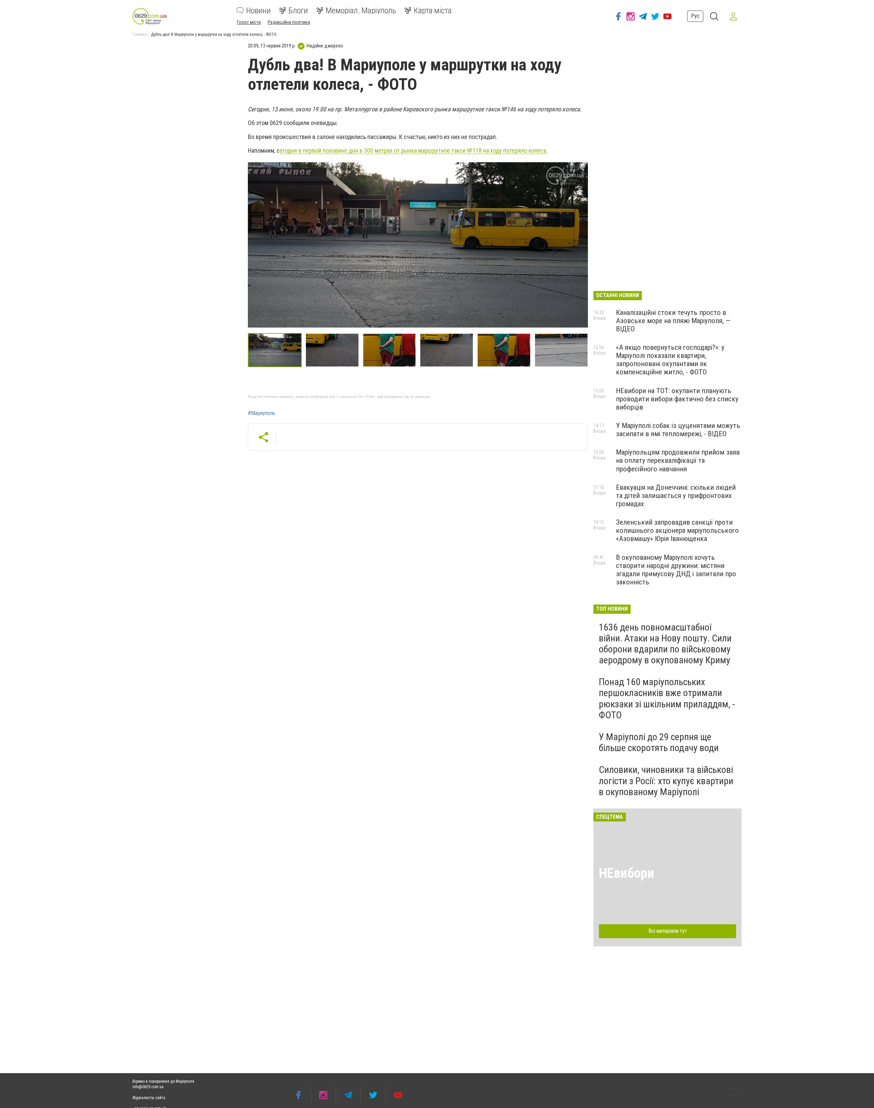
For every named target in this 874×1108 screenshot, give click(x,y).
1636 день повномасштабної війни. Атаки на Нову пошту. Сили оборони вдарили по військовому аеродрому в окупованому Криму (665, 644)
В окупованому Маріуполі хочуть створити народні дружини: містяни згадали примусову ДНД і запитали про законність (676, 569)
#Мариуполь (261, 413)
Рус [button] (695, 16)
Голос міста (249, 22)
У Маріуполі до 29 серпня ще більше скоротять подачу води (659, 742)
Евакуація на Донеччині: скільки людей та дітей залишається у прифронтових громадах (676, 495)
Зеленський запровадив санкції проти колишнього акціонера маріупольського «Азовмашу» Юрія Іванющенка (677, 530)
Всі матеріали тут (667, 931)
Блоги (298, 10)
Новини (258, 10)
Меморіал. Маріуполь (361, 10)
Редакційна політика (289, 22)
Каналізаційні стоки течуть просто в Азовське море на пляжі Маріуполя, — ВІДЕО (673, 320)
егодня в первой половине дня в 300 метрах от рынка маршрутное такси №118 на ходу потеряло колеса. (414, 150)
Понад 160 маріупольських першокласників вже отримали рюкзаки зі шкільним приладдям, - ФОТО (667, 698)
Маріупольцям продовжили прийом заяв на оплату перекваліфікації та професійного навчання (678, 460)
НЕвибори (626, 873)
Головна (139, 34)
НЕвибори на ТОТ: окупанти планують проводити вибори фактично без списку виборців (677, 399)
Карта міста (433, 10)
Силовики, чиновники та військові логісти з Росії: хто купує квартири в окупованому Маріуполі (666, 780)
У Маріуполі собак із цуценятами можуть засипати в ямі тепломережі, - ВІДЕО (678, 429)
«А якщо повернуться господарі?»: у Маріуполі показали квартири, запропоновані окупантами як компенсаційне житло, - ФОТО (670, 359)
